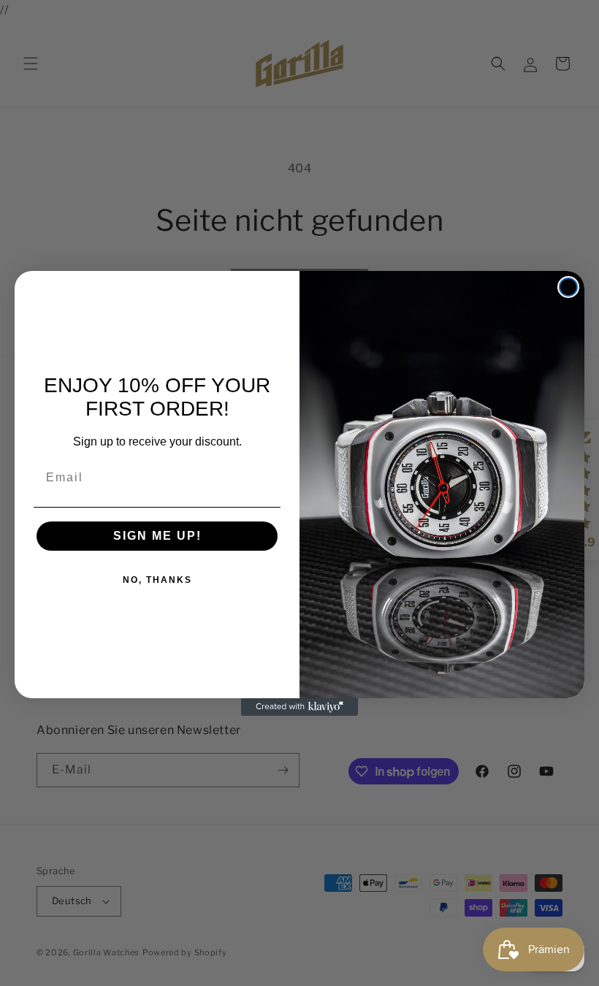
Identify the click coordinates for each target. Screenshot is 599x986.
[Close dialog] (568, 287)
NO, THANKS (157, 580)
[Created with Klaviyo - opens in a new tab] (299, 707)
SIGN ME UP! (157, 536)
